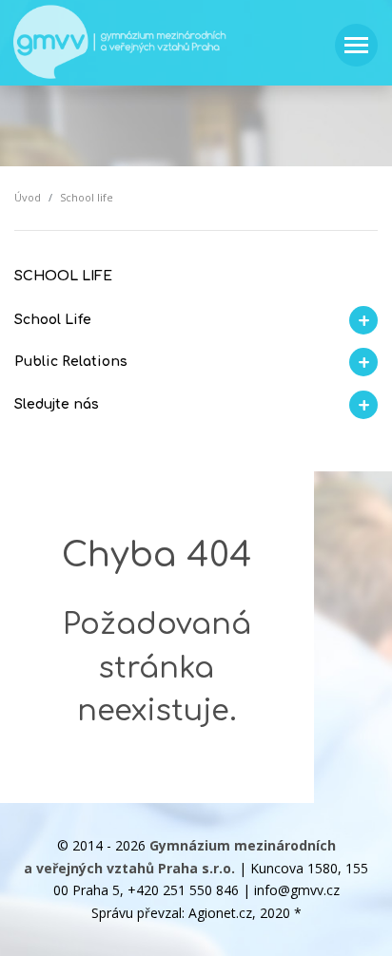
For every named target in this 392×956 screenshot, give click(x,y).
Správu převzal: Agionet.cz (171, 913)
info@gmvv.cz (297, 890)
